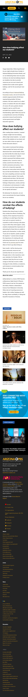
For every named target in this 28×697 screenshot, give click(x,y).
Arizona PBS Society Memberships (10, 678)
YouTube (8, 525)
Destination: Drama (7, 550)
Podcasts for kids (6, 616)
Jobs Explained (6, 548)
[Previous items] (5, 436)
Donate (9, 504)
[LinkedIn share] (6, 57)
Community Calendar (7, 660)
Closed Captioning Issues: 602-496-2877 (14, 513)
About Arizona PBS (7, 654)
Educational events (7, 629)
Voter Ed (4, 594)
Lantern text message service (9, 612)
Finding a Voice (6, 577)
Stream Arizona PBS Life (8, 556)
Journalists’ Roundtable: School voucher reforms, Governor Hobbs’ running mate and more (15, 450)
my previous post (13, 242)
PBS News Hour (6, 596)
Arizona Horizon (6, 586)
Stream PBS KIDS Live (7, 605)
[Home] (14, 2)
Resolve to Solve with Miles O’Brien (10, 536)
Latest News (5, 584)
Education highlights (7, 627)
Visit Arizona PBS (6, 670)
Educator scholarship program (9, 639)
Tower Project (6, 688)
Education (5, 624)
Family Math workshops (8, 620)
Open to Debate (6, 592)
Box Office (5, 662)
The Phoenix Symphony (8, 569)
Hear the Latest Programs (8, 565)
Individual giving (6, 682)
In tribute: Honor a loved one (9, 686)
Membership (5, 680)
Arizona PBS (11, 486)
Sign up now (13, 411)
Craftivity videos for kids (8, 614)
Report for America (7, 643)
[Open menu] (25, 8)
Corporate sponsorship (8, 684)
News (4, 582)
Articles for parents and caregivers (10, 618)
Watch (4, 531)
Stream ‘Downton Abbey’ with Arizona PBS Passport (13, 365)
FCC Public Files (9, 507)
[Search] (19, 8)
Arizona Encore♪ (6, 571)
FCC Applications (9, 510)
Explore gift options (7, 674)
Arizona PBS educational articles (10, 635)
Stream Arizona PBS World (8, 558)
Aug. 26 (6, 325)
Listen (4, 562)
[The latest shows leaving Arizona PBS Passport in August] (14, 369)
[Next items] (23, 436)
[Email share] (9, 57)
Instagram (9, 523)
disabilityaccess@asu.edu (9, 472)
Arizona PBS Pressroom (8, 658)
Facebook (8, 520)
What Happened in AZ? (8, 542)
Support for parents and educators (10, 641)
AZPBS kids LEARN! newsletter (9, 610)
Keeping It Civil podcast (8, 575)
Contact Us (5, 672)
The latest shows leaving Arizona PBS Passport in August (13, 383)
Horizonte (5, 588)
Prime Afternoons (6, 552)
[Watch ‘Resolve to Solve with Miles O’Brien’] (14, 311)
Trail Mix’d (5, 540)
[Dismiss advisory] (22, 17)
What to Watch (6, 534)
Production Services (7, 664)
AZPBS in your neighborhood (9, 631)
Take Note (5, 573)
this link (21, 112)
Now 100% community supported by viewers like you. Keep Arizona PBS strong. (12, 17)
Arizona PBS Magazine (7, 656)
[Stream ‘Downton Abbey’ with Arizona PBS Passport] (14, 351)
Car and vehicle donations (8, 690)
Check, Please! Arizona (8, 538)
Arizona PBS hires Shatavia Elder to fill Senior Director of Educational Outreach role (13, 347)
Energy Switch (6, 546)
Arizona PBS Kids (6, 603)
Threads (8, 528)
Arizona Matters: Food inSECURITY (10, 544)
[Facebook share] (4, 57)
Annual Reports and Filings (8, 668)
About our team (6, 645)
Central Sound (6, 567)
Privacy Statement (9, 517)
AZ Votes (5, 590)
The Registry (5, 633)
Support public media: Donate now (10, 676)
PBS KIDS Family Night (7, 607)
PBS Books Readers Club (8, 666)
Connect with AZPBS (7, 652)
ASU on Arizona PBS (7, 554)
